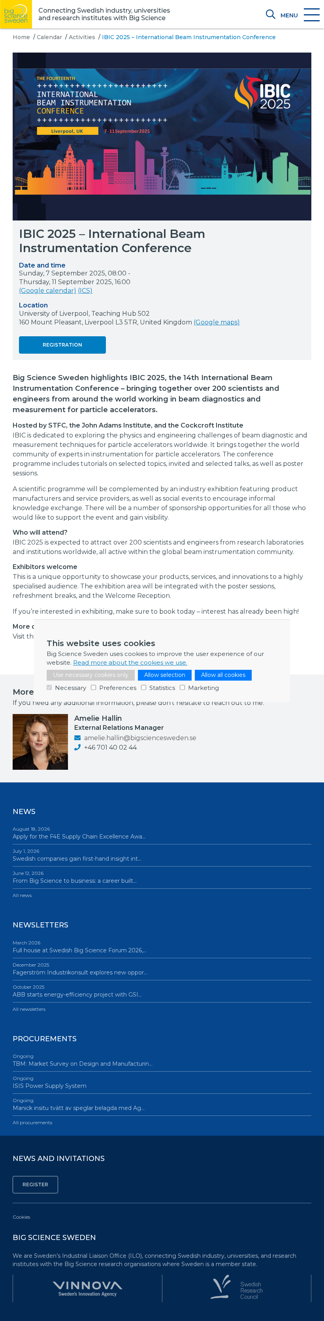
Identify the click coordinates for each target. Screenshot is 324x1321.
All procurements (32, 1122)
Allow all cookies (223, 674)
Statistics (162, 688)
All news (22, 895)
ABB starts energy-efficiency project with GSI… (77, 991)
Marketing (203, 688)
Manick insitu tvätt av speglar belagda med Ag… (79, 1104)
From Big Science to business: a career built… (75, 877)
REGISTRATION (62, 345)
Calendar (49, 37)
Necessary (70, 688)
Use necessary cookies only (90, 674)
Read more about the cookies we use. (130, 662)
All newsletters (29, 1009)
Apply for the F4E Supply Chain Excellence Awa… (79, 833)
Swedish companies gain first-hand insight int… (77, 855)
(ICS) (85, 290)
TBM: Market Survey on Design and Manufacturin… (83, 1060)
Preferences (117, 688)
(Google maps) (217, 322)
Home (21, 37)
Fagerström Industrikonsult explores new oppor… (80, 969)
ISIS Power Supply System (50, 1082)
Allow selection (164, 674)
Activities (82, 37)
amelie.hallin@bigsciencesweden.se (139, 738)
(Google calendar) (47, 290)
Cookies (21, 1217)
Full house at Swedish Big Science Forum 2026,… (80, 947)
